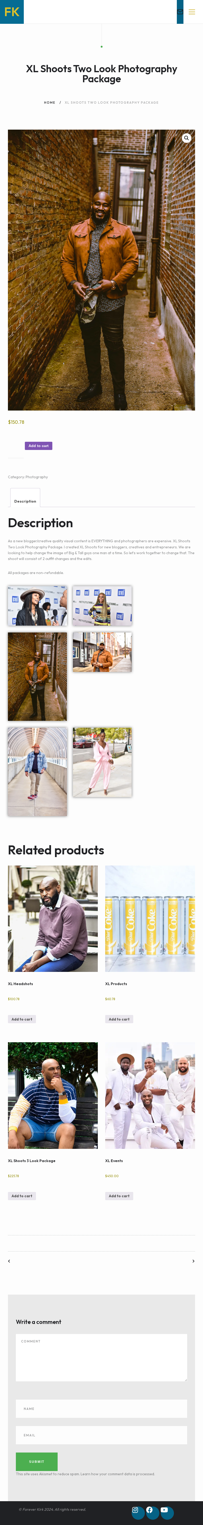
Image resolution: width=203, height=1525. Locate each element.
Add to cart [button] (22, 1019)
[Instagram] (138, 1513)
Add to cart (39, 446)
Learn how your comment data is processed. (118, 1474)
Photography (37, 477)
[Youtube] (167, 1513)
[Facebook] (152, 1513)
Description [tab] (25, 501)
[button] (186, 138)
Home (50, 102)
